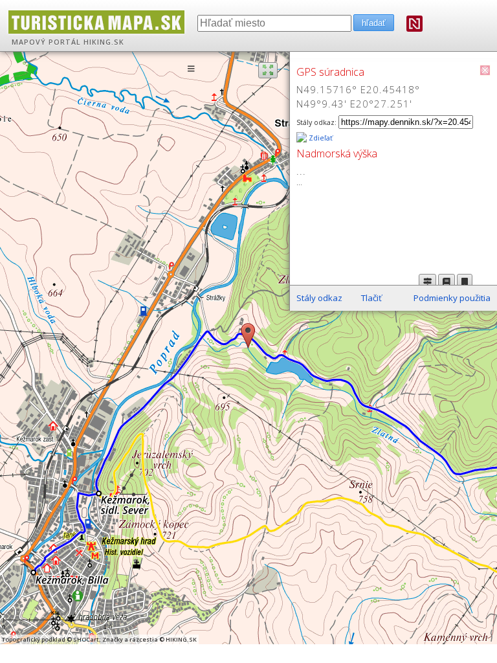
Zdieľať (320, 137)
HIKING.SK (103, 42)
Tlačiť (371, 298)
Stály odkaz (319, 298)
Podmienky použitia (452, 298)
